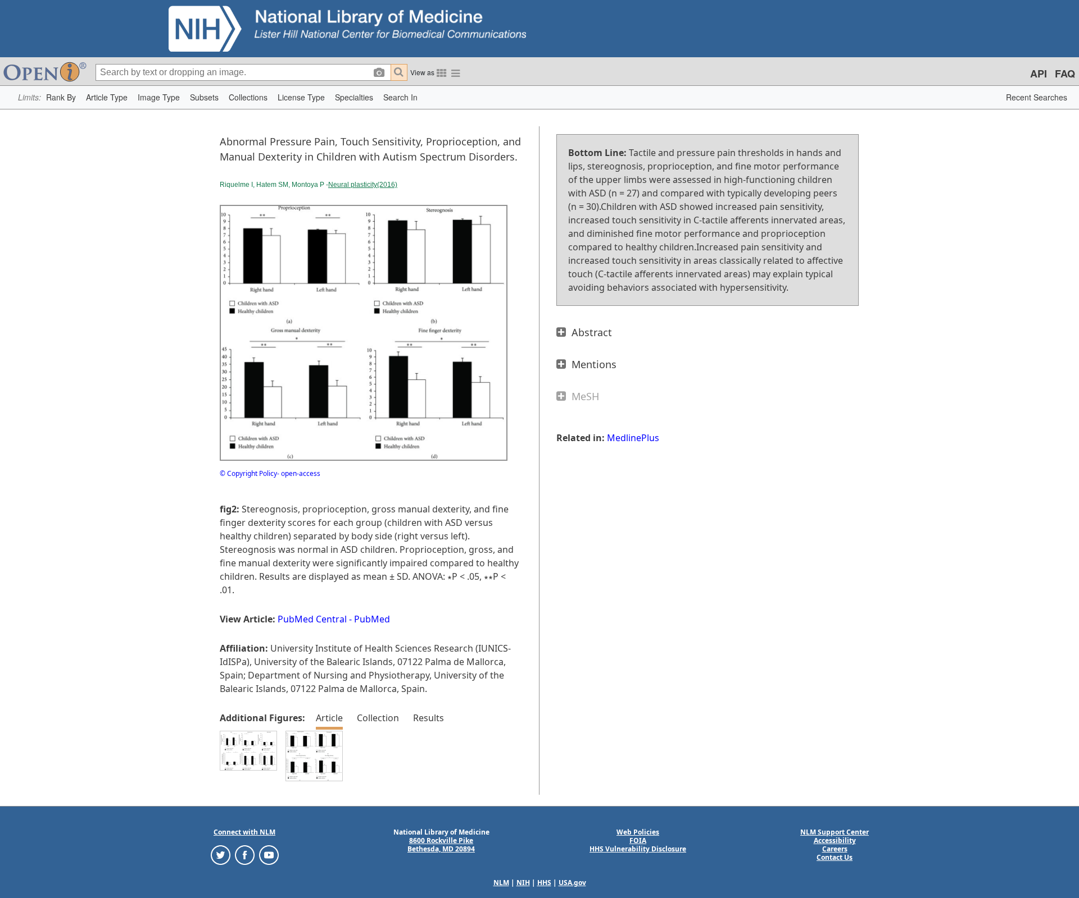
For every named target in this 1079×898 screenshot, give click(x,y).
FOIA (637, 840)
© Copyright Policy (248, 473)
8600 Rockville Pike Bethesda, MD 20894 (441, 845)
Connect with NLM (244, 832)
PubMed (372, 619)
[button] (61, 97)
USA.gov (572, 882)
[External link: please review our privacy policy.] (220, 854)
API (1038, 73)
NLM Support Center (834, 832)
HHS (544, 882)
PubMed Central (312, 619)
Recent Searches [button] (1036, 97)
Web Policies (637, 832)
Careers (834, 849)
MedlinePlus (633, 438)
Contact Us (835, 857)
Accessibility (835, 840)
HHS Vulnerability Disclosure (638, 849)
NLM (501, 882)
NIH (523, 882)
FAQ (1065, 73)
